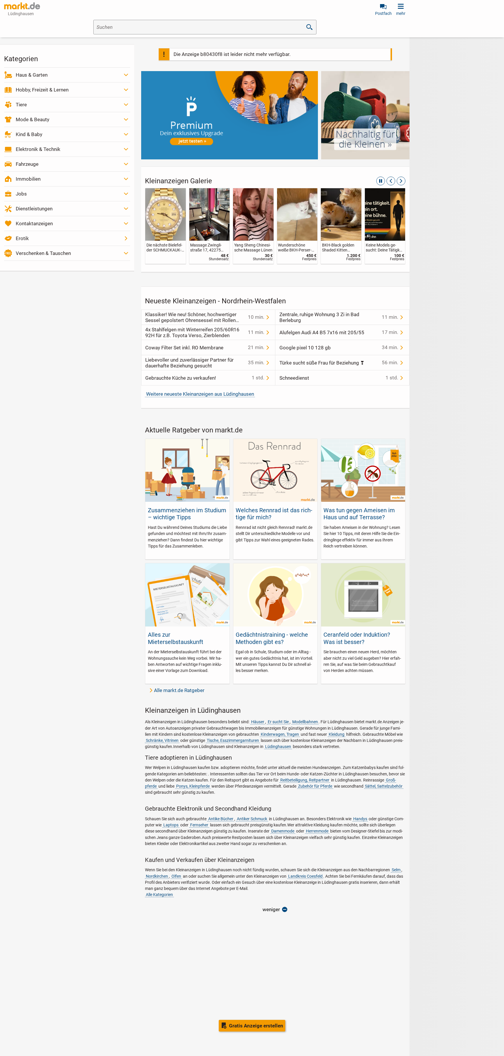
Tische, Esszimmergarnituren (233, 740)
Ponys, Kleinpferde (193, 786)
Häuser (257, 721)
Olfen (176, 876)
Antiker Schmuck (252, 818)
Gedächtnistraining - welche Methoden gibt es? (272, 638)
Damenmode (282, 831)
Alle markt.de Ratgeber (179, 690)
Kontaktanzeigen (34, 223)
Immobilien (28, 179)
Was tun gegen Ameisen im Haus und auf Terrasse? (359, 514)
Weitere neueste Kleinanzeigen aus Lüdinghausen (200, 394)
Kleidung (336, 734)
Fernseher (199, 825)
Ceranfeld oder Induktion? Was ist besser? (356, 638)
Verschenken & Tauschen (43, 253)
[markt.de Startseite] (22, 5)
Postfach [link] (383, 13)
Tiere (21, 105)
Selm (396, 869)
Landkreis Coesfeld (305, 876)
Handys (360, 818)
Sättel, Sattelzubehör (383, 786)
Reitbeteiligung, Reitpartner (304, 780)
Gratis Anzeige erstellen (256, 1026)
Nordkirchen (157, 876)
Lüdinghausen (278, 746)
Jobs (21, 194)
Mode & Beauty (32, 119)
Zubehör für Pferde (315, 786)
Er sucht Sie (278, 721)
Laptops (170, 825)
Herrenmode (317, 831)
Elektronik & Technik (38, 149)
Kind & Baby (29, 134)
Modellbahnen (305, 721)
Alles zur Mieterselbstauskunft (175, 638)
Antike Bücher (220, 818)
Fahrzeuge (27, 164)
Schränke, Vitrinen (162, 740)
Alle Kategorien (159, 894)
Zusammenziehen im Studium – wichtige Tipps (187, 514)
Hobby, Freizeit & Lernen (42, 90)
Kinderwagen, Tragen (280, 734)
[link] (165, 226)
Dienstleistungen (34, 209)
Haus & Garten (32, 75)
